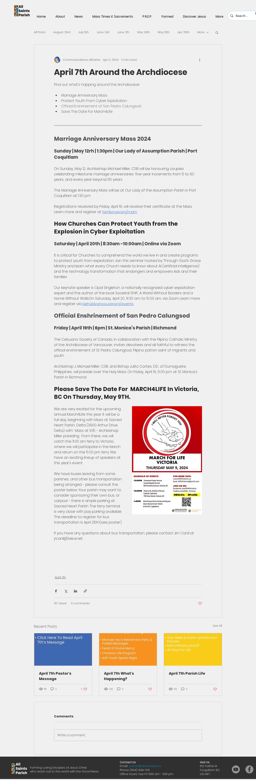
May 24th (143, 32)
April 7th (60, 577)
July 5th (83, 32)
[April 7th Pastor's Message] (63, 649)
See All (217, 626)
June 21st (103, 32)
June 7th (123, 32)
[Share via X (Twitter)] (66, 591)
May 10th (164, 32)
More (201, 32)
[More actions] (199, 59)
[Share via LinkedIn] (75, 591)
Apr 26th (183, 32)
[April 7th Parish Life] (193, 649)
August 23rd (61, 32)
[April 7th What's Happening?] (128, 649)
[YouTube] (236, 769)
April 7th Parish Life (187, 673)
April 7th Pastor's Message (55, 676)
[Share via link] (85, 591)
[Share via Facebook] (56, 591)
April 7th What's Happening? (119, 676)
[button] (217, 32)
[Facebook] (249, 769)
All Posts (39, 32)
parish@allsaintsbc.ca (145, 766)
